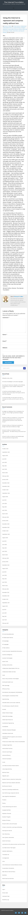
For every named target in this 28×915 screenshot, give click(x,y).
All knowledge (5, 641)
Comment (6, 317)
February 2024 (5, 517)
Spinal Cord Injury (6, 840)
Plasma (4, 803)
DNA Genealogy (5, 685)
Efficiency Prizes (6, 688)
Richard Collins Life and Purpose (9, 823)
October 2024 (5, 489)
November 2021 (5, 595)
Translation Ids (5, 854)
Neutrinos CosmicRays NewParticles (10, 789)
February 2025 (5, 476)
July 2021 (4, 609)
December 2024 (5, 483)
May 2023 (4, 548)
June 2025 (4, 462)
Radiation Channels (6, 813)
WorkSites (4, 875)
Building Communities (7, 665)
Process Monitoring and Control (9, 806)
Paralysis (4, 799)
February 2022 (5, 589)
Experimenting (17, 27)
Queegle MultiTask (6, 810)
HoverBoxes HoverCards (7, 733)
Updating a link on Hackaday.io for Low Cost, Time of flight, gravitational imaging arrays (13, 413)
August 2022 (5, 568)
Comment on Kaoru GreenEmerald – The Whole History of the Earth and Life (14, 431)
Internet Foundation (6, 758)
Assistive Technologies (7, 658)
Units (3, 861)
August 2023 (5, 537)
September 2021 (6, 602)
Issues (3, 762)
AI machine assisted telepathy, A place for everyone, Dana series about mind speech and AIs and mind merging (13, 393)
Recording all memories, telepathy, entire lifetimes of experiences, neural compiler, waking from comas (13, 386)
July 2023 (4, 541)
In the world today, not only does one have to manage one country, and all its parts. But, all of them (13, 399)
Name (5, 334)
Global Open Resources (7, 719)
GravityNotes (5, 726)
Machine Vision (5, 772)
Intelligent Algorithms (7, 745)
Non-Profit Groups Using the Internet (10, 793)
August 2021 (5, 606)
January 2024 (5, 520)
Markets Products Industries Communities (11, 779)
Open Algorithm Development (9, 796)
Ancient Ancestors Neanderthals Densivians (12, 651)
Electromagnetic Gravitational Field (10, 695)
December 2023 (5, 524)
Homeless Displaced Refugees (9, 730)
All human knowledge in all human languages (12, 381)
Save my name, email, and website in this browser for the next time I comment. (13, 357)
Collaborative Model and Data (9, 671)
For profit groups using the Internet (10, 706)
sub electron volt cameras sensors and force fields (13, 844)
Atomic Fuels (5, 661)
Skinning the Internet (7, 830)
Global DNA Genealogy (7, 716)
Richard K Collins (8, 26)
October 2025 (5, 448)
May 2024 (4, 506)
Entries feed (5, 892)
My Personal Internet (7, 786)
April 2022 (4, 582)
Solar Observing (6, 834)
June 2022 (4, 575)
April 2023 (4, 551)
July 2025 (4, 459)
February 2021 (5, 623)
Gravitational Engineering (8, 723)
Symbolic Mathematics (7, 851)
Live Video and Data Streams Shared (10, 765)
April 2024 (4, 510)
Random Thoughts (6, 817)
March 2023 (5, 554)
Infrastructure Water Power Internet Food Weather (13, 741)
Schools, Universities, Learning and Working (12, 827)
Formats (4, 709)
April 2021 (4, 619)
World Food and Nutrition (8, 878)
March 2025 (5, 472)
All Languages (5, 644)
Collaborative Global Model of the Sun (10, 668)
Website (5, 347)
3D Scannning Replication (8, 634)
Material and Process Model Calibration (11, 782)
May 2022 (4, 578)
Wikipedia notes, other (7, 378)
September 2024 (6, 493)
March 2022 (5, 585)
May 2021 (4, 616)
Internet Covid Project (7, 751)
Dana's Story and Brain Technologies (10, 678)
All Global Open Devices (7, 637)
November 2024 (5, 486)
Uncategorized (5, 858)
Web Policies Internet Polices (8, 871)
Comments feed (5, 896)
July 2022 (4, 571)
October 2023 (5, 530)
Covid (3, 675)
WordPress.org (5, 899)
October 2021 (5, 599)
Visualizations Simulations (8, 868)
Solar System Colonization (8, 837)
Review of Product (6, 820)
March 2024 (5, 513)
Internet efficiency (6, 755)
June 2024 (4, 503)
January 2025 (5, 479)
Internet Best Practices (13, 29)
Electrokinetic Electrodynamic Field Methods (12, 692)
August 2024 (5, 496)
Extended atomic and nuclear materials (11, 702)
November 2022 (5, 565)
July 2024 (4, 500)
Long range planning (7, 769)
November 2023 (5, 527)
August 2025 (5, 455)
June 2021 (4, 613)
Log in (3, 889)
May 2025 (4, 465)
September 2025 (6, 452)
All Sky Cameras (16, 26)
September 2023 (6, 534)
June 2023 (4, 544)
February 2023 (5, 558)
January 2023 (5, 561)
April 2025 (4, 469)
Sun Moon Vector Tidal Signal (8, 847)
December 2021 (5, 592)
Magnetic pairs (5, 775)
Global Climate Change (7, 712)
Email (5, 341)
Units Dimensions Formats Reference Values (12, 864)
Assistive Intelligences (7, 654)
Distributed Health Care (7, 682)
